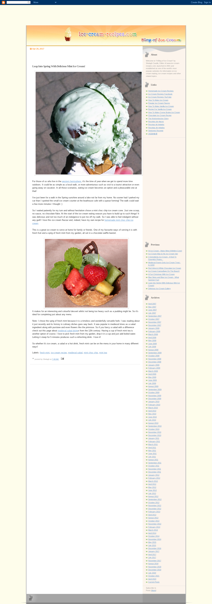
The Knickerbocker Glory (158, 119)
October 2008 (153, 356)
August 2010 (153, 423)
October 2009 (153, 392)
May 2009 (152, 377)
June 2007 (152, 310)
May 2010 (152, 414)
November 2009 (154, 396)
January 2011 (153, 438)
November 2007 (154, 322)
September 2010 (154, 426)
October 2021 (153, 576)
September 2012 (154, 499)
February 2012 (154, 478)
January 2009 (153, 365)
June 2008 (152, 344)
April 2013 (152, 515)
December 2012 (154, 509)
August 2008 (153, 350)
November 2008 (154, 359)
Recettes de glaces (156, 121)
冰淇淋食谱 (152, 134)
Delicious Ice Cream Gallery (159, 289)
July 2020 (152, 573)
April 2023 (152, 579)
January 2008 (153, 328)
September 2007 (154, 316)
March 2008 (153, 334)
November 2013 (154, 524)
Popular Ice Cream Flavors (159, 103)
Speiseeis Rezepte (155, 131)
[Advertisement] (68, 56)
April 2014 (152, 533)
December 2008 (154, 362)
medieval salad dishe (68, 330)
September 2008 (154, 353)
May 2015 (152, 542)
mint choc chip (91, 352)
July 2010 (152, 420)
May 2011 (152, 451)
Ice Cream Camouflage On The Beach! (164, 271)
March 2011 (153, 444)
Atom (154, 590)
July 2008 (152, 347)
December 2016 (154, 548)
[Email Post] (62, 359)
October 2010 (153, 429)
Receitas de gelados (156, 128)
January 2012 (153, 475)
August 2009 (153, 386)
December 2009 (154, 399)
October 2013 (153, 521)
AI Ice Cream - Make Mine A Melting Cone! (165, 251)
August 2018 (153, 564)
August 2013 (153, 518)
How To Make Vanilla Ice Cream (161, 106)
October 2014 (153, 536)
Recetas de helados (156, 124)
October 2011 (153, 466)
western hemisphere (71, 181)
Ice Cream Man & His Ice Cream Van (163, 254)
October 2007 (153, 319)
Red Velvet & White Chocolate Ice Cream (164, 268)
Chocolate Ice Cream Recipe (159, 115)
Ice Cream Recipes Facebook (160, 94)
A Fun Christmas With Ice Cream (161, 274)
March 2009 (153, 371)
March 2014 (153, 530)
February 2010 (154, 405)
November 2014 (154, 539)
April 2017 (152, 555)
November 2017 (154, 561)
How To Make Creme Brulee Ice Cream (164, 112)
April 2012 (152, 484)
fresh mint (45, 352)
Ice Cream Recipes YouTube (159, 97)
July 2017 (152, 557)
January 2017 (153, 551)
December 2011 (154, 472)
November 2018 (154, 567)
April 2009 (152, 374)
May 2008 (152, 340)
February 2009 (154, 368)
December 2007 (154, 325)
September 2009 (154, 389)
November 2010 (154, 432)
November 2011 (154, 469)
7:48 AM (55, 359)
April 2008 (152, 337)
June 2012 (152, 490)
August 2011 (153, 460)
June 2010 (152, 417)
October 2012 (153, 503)
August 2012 (153, 496)
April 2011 (152, 448)
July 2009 (152, 383)
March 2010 (153, 408)
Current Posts (153, 582)
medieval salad (75, 352)
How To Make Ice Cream (158, 100)
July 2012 (152, 493)
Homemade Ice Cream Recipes (161, 91)
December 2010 (154, 435)
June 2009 (152, 380)
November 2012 (154, 506)
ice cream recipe (59, 352)
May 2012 (152, 487)
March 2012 (153, 481)
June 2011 (152, 454)
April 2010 (152, 411)
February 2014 (154, 527)
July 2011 (152, 457)
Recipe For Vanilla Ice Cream (160, 109)
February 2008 (154, 331)
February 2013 (154, 512)
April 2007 (152, 304)
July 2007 (152, 313)
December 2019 (154, 570)
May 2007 (152, 307)
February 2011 (154, 441)
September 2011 (154, 463)
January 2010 (153, 402)
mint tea (103, 352)
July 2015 (152, 545)
